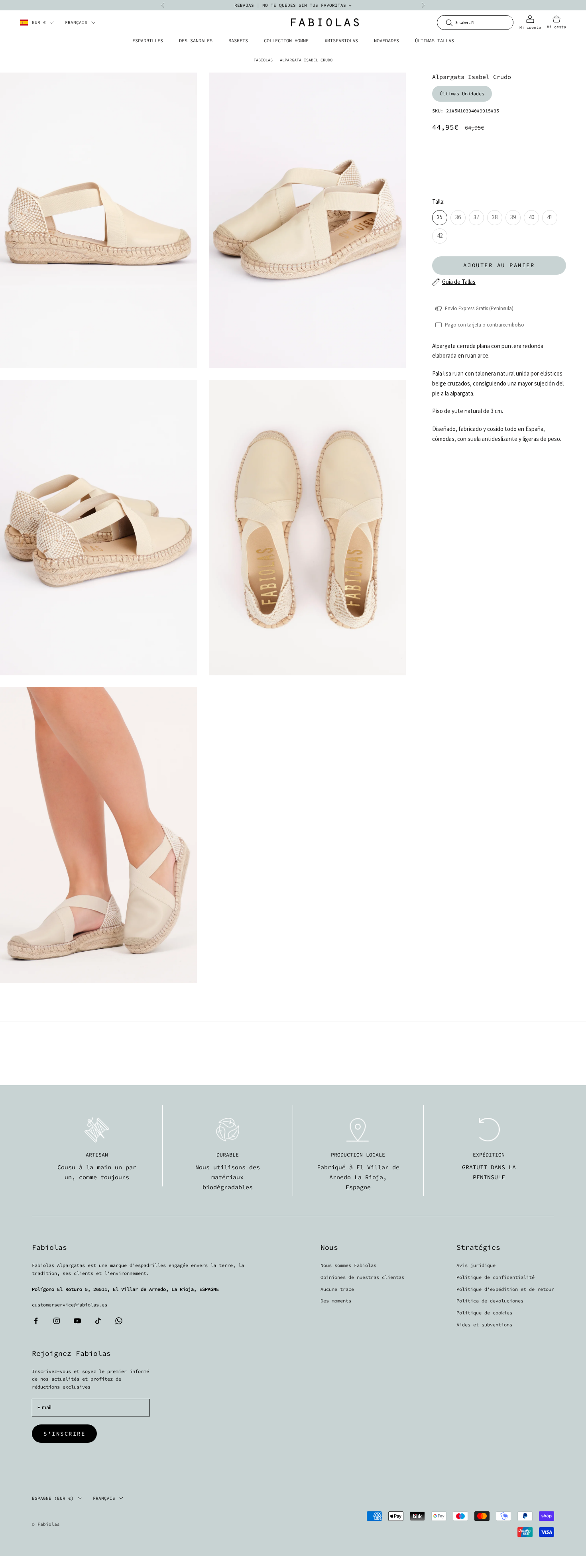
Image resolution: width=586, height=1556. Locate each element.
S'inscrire (64, 1433)
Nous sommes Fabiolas (348, 1265)
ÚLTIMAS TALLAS (434, 40)
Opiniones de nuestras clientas (362, 1277)
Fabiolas (263, 60)
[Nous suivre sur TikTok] (98, 1321)
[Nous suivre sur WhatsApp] (119, 1321)
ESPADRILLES (147, 40)
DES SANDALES (195, 40)
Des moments (336, 1301)
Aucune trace (337, 1289)
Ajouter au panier (499, 265)
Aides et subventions (484, 1325)
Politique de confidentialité (495, 1277)
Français (76, 23)
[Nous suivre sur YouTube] (77, 1321)
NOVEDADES (386, 40)
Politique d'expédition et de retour (505, 1289)
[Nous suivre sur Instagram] (57, 1321)
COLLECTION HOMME (286, 40)
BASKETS (238, 40)
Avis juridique (476, 1265)
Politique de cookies (484, 1313)
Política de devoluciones (489, 1301)
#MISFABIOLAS (341, 40)
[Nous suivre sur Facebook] (36, 1321)
